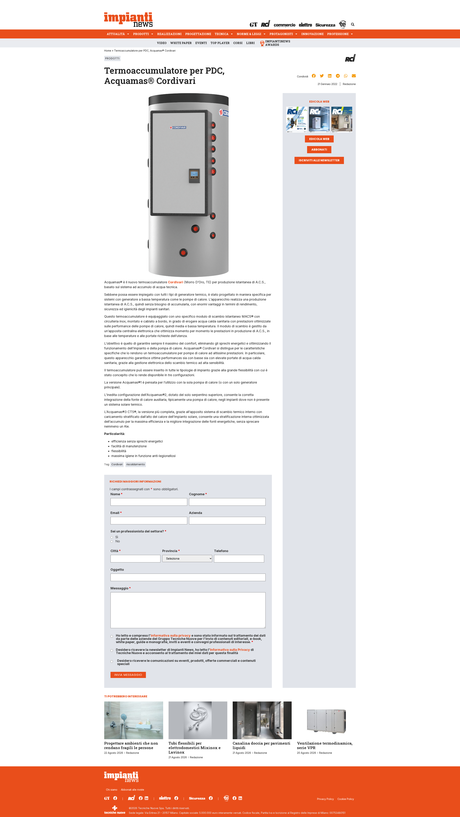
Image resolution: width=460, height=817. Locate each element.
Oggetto (117, 569)
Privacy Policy (325, 798)
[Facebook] (115, 798)
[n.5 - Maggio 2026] (341, 120)
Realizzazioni (169, 34)
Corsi (238, 43)
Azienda (195, 512)
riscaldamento (135, 464)
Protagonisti (281, 34)
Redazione (349, 84)
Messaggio (121, 588)
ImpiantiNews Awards (277, 43)
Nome (117, 494)
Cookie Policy (345, 798)
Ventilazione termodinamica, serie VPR (325, 745)
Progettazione (198, 34)
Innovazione (312, 34)
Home (107, 50)
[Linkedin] (146, 798)
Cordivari (117, 464)
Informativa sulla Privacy (230, 650)
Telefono (221, 551)
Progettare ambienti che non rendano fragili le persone (131, 745)
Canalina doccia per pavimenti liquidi (261, 745)
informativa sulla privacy (171, 635)
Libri (250, 43)
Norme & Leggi (249, 34)
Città (116, 551)
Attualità (116, 34)
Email (116, 512)
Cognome (198, 494)
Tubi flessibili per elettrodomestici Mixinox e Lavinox (195, 748)
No (117, 541)
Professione (338, 34)
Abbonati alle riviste (132, 789)
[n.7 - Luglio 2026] (296, 120)
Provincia (171, 551)
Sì (116, 537)
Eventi (201, 43)
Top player (220, 43)
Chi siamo (111, 789)
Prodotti (141, 34)
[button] (353, 24)
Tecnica (222, 34)
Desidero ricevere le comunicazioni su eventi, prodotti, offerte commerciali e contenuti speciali (186, 662)
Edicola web (319, 139)
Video (162, 43)
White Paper (181, 43)
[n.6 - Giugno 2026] (319, 120)
